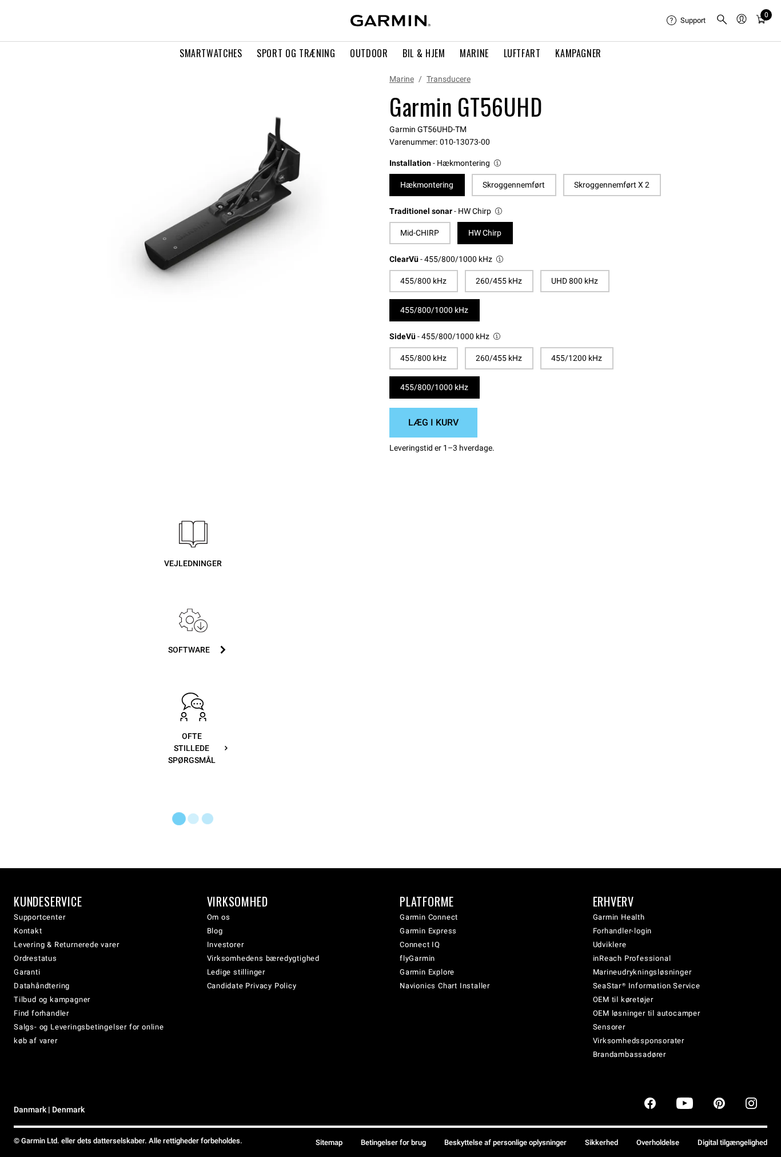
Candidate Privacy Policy (252, 985)
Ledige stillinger (236, 972)
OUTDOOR (369, 53)
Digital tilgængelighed (732, 1142)
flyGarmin (417, 958)
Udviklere (610, 944)
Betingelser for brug (393, 1142)
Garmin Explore (427, 972)
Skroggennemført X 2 (611, 184)
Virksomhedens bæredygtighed (263, 958)
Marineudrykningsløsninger (642, 972)
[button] (446, 163)
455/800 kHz (423, 280)
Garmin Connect (429, 917)
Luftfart (522, 53)
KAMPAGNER (578, 53)
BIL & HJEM (424, 53)
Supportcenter (39, 917)
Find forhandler (41, 1013)
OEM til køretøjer (623, 999)
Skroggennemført (514, 184)
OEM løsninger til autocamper (646, 1013)
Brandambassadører (630, 1054)
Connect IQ (420, 944)
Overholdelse (657, 1142)
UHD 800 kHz (574, 280)
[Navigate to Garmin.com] (390, 20)
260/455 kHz (499, 280)
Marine (401, 79)
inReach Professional (632, 958)
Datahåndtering (42, 985)
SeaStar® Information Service (646, 985)
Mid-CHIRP (419, 232)
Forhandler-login (622, 931)
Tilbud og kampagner (52, 999)
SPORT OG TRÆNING (296, 53)
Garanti (27, 972)
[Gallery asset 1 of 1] (218, 201)
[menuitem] (687, 20)
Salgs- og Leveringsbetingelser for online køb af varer (89, 1034)
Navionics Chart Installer (445, 985)
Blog (215, 931)
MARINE (474, 53)
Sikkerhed (601, 1142)
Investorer (225, 944)
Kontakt (28, 931)
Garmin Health (619, 917)
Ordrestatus (35, 958)
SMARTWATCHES (211, 53)
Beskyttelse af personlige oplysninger (505, 1142)
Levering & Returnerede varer (66, 944)
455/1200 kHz (576, 358)
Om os (218, 917)
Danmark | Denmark (49, 1110)
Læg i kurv (433, 422)
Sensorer (609, 1027)
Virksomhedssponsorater (639, 1040)
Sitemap (329, 1142)
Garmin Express (428, 931)
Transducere (449, 79)
